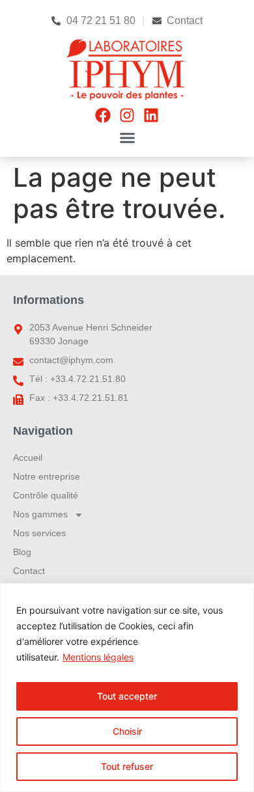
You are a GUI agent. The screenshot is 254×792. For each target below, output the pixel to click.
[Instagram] (127, 115)
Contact (29, 571)
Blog (22, 552)
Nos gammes (40, 514)
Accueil (27, 457)
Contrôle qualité (45, 495)
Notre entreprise (46, 476)
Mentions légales (98, 656)
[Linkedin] (151, 115)
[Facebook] (102, 115)
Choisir (127, 731)
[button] (127, 138)
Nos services (39, 533)
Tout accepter (127, 696)
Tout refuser (127, 766)
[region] (127, 687)
